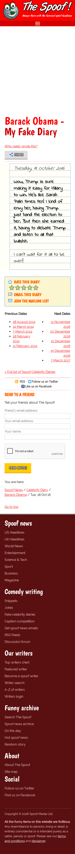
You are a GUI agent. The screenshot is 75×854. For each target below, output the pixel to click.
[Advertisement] (37, 70)
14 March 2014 (23, 327)
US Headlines (14, 532)
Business (11, 573)
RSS (22, 381)
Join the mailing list (31, 301)
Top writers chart (17, 662)
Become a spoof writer (21, 676)
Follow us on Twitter (45, 381)
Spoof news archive (19, 724)
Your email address (19, 421)
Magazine (12, 580)
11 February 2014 (25, 346)
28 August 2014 (24, 322)
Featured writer (16, 669)
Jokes (9, 608)
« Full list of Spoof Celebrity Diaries (30, 372)
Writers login (14, 696)
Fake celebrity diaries (20, 614)
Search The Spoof (18, 717)
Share (18, 154)
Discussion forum (17, 642)
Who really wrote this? (21, 146)
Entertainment (15, 553)
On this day (13, 731)
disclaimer (38, 841)
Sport (9, 566)
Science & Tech (16, 560)
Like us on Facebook (38, 386)
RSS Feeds (12, 635)
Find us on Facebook (20, 795)
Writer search (14, 683)
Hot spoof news (16, 738)
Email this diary (27, 294)
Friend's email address (21, 410)
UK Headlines (14, 539)
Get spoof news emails (21, 628)
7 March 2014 (22, 331)
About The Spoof (17, 765)
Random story (15, 744)
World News (14, 546)
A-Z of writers (15, 690)
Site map (11, 772)
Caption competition (19, 621)
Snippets (11, 601)
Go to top (11, 507)
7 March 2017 (60, 360)
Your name (13, 431)
